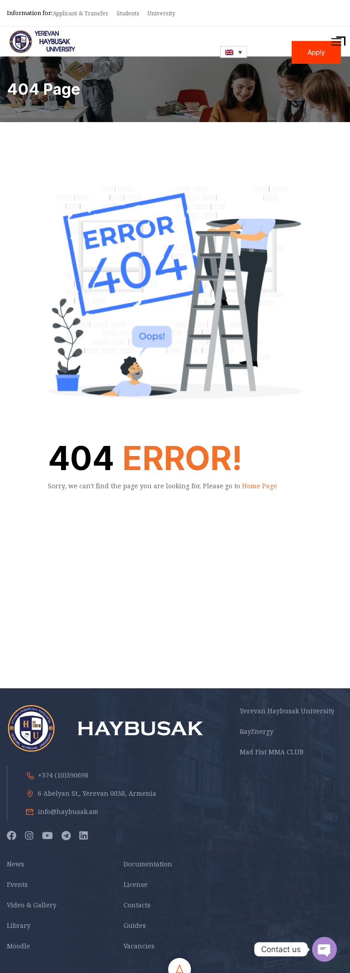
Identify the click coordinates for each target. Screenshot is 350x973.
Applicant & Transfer (81, 13)
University (162, 13)
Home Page (259, 485)
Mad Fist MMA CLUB (272, 752)
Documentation (148, 864)
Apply (316, 52)
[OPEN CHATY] (324, 949)
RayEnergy (256, 731)
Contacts (137, 905)
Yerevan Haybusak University (287, 711)
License (136, 884)
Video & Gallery (32, 905)
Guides (135, 925)
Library (19, 925)
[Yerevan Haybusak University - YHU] (42, 41)
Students (128, 13)
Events (17, 884)
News (15, 864)
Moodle (18, 946)
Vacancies (139, 946)
